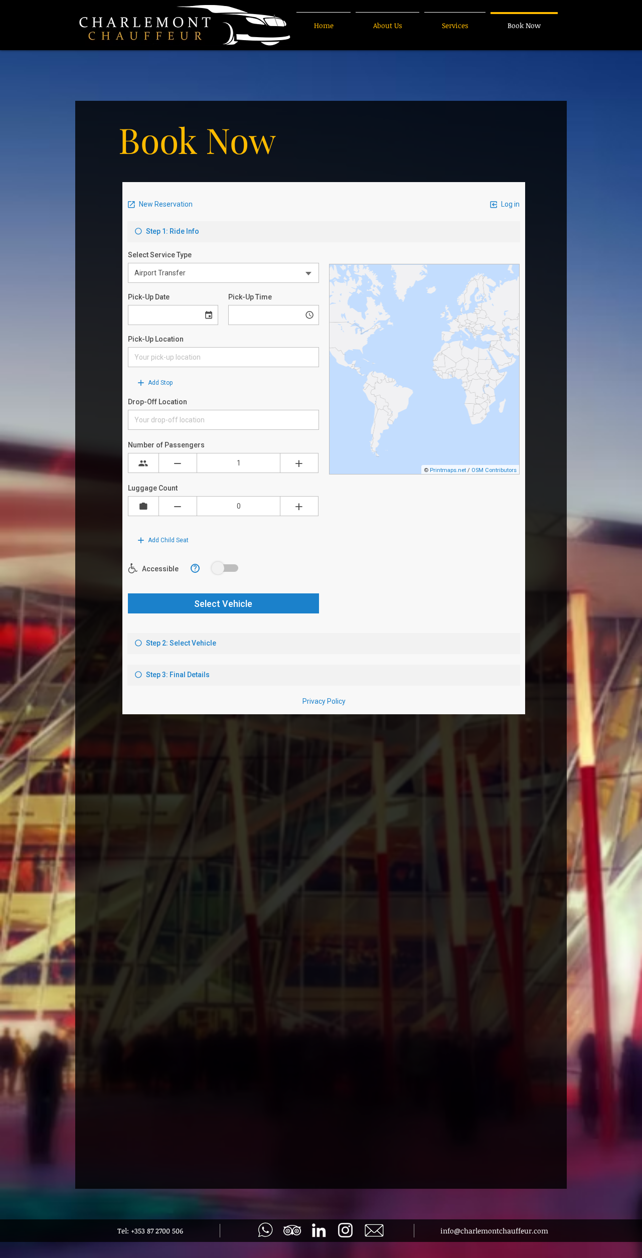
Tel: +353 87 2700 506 (150, 1230)
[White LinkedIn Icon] (319, 1230)
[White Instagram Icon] (345, 1230)
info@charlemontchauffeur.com (494, 1230)
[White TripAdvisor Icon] (292, 1230)
